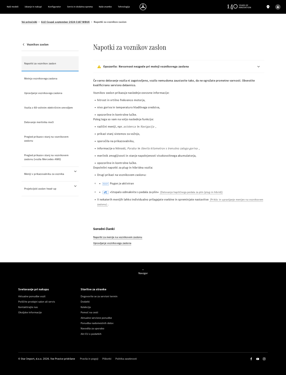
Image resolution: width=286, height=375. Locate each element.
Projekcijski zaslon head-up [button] (40, 188)
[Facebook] (251, 359)
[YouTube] (258, 359)
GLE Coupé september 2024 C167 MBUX (65, 22)
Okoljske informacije (30, 312)
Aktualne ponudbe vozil (31, 296)
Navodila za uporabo (92, 328)
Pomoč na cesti (89, 312)
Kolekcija (86, 307)
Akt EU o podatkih (91, 334)
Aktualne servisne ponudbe (96, 318)
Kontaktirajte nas (28, 307)
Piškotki (106, 358)
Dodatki (85, 301)
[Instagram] (264, 359)
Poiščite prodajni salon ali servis (36, 301)
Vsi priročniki (29, 22)
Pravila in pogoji (89, 358)
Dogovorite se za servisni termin (99, 296)
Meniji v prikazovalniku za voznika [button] (44, 174)
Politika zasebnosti (126, 358)
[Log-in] (278, 7)
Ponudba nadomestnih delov (97, 323)
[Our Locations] (268, 7)
